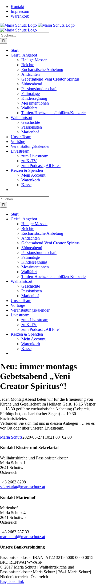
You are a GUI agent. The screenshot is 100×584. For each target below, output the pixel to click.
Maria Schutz (11, 437)
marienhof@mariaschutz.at (22, 536)
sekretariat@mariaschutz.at (22, 486)
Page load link (12, 581)
